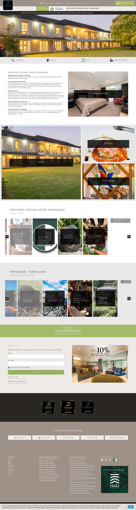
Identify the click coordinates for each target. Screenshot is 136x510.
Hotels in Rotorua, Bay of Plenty (47, 472)
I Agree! (131, 506)
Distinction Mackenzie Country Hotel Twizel (81, 474)
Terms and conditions (16, 381)
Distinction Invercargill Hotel (77, 463)
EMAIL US (44, 437)
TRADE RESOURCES (115, 437)
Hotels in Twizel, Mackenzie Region (48, 478)
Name (9, 353)
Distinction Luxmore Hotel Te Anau (79, 472)
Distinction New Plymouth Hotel (78, 476)
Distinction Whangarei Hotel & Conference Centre (83, 486)
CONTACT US (67, 437)
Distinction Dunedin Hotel (77, 461)
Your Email (10, 360)
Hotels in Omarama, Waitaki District (48, 480)
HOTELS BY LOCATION (48, 457)
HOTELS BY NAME (77, 457)
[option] (17, 236)
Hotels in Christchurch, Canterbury (48, 467)
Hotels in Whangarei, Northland (47, 465)
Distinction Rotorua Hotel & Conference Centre (82, 482)
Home (22, 13)
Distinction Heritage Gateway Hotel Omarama (82, 469)
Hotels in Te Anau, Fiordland (46, 463)
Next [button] (129, 236)
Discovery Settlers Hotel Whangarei (79, 491)
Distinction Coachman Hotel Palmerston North (82, 465)
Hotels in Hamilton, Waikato (46, 469)
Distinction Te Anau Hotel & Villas (78, 484)
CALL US (20, 437)
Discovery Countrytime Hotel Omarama (80, 493)
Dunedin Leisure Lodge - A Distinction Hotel (81, 488)
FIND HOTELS (125, 3)
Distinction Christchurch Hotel (78, 459)
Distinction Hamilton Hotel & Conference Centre (82, 467)
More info (11, 377)
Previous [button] (7, 236)
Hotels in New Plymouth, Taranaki (48, 474)
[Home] (41, 3)
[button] (85, 60)
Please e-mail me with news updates (20, 367)
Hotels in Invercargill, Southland (47, 459)
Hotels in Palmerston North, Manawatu (49, 476)
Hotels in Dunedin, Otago (45, 461)
